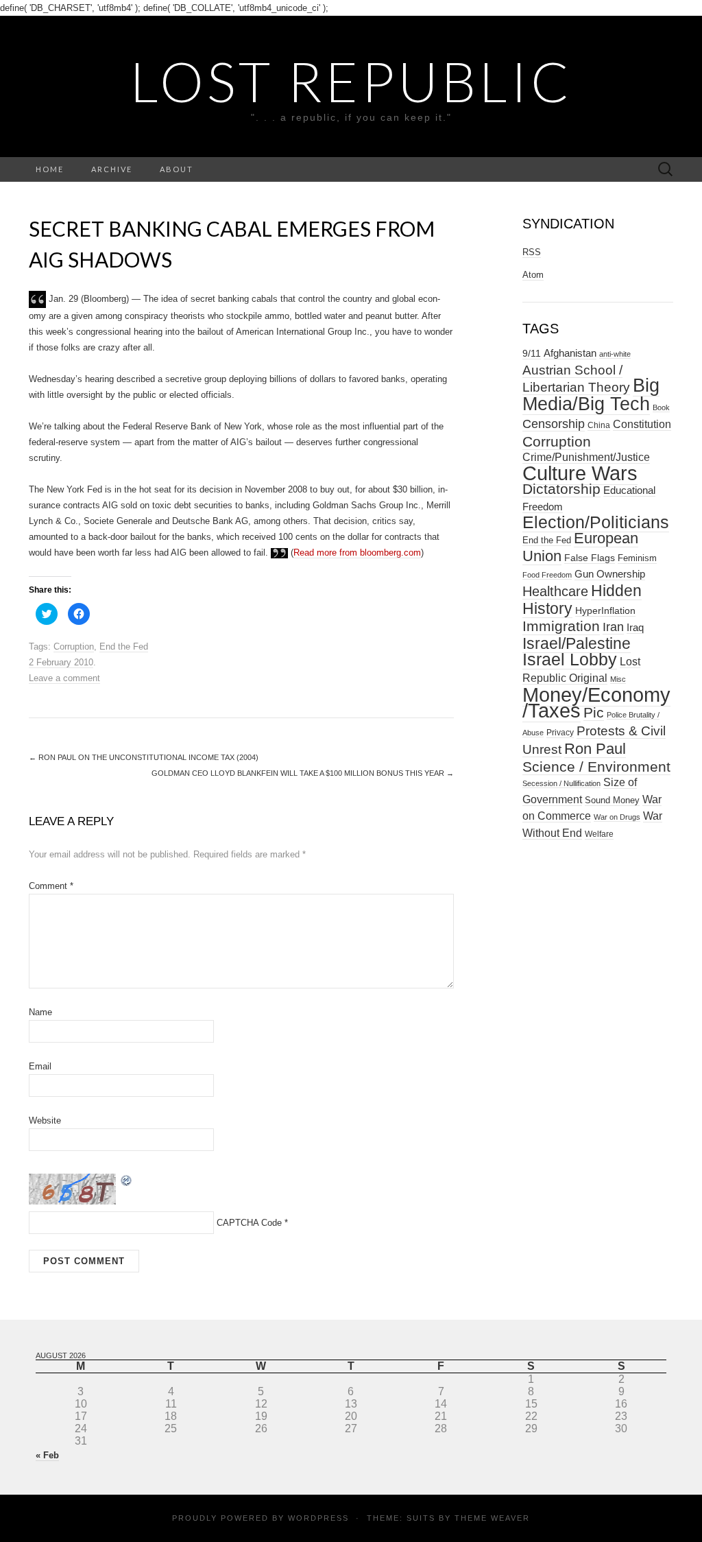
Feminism (637, 558)
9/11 (531, 353)
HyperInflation (605, 610)
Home (50, 169)
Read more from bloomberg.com (357, 552)
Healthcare (555, 591)
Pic (593, 712)
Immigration (561, 626)
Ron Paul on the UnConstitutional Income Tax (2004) (143, 757)
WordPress (318, 1518)
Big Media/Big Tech (590, 394)
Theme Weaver (492, 1518)
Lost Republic (351, 81)
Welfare (599, 834)
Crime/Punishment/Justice (586, 457)
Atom (533, 275)
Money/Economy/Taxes (596, 703)
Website (45, 1120)
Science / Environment (596, 766)
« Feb (47, 1455)
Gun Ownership (609, 574)
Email (40, 1066)
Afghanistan (570, 353)
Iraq (635, 627)
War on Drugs (617, 817)
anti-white (615, 354)
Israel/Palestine (576, 643)
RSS (531, 252)
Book (661, 407)
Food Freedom (547, 575)
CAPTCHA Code (249, 1223)
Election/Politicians (595, 522)
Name (40, 1012)
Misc (618, 679)
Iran (613, 627)
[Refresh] (126, 1179)
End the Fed (123, 646)
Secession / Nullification (561, 783)
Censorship (553, 423)
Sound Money (612, 800)
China (599, 425)
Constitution (642, 424)
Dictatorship (561, 489)
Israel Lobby (569, 659)
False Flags (589, 557)
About (176, 169)
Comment (51, 886)
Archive (111, 169)
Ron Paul (595, 748)
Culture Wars (580, 473)
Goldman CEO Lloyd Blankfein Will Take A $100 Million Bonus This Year (303, 773)
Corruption (73, 646)
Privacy (560, 732)
